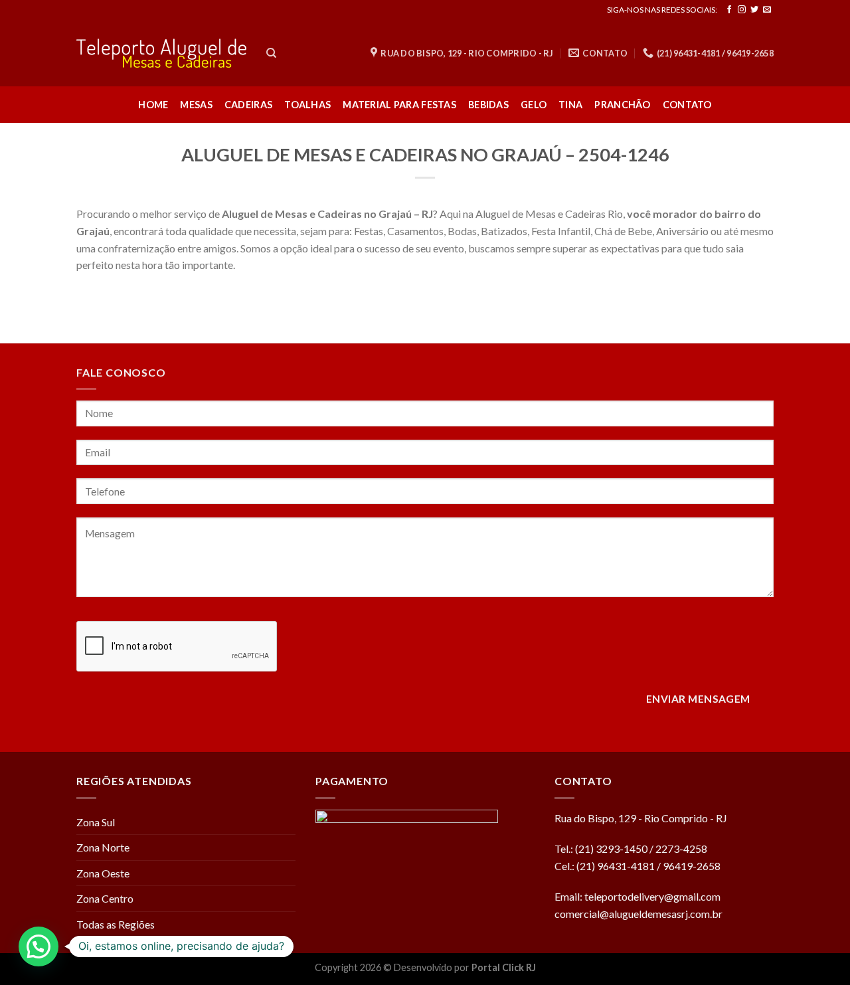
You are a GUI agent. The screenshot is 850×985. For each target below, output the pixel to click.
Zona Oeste (102, 873)
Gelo (534, 104)
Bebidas (488, 104)
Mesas (196, 104)
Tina (570, 104)
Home (153, 104)
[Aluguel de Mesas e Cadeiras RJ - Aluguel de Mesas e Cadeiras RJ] (161, 53)
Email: (569, 896)
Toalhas (307, 104)
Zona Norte (102, 847)
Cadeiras (248, 104)
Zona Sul (95, 822)
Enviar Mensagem (698, 699)
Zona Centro (104, 898)
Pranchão (622, 104)
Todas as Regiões (115, 924)
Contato (687, 104)
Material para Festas (399, 104)
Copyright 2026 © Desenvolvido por (393, 967)
